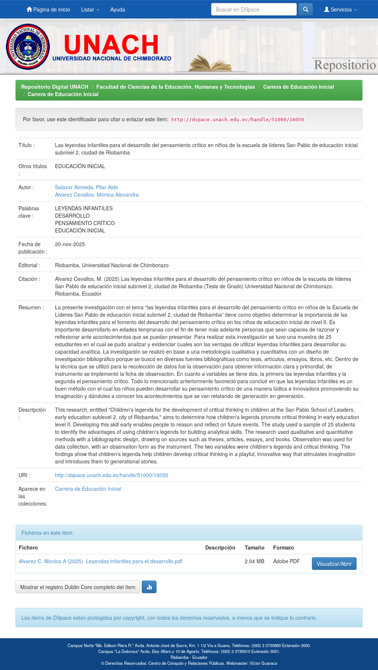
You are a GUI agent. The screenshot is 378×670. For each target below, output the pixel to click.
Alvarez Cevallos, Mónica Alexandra (97, 194)
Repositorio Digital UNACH (54, 86)
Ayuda (117, 9)
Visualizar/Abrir (334, 563)
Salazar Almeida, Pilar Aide (86, 187)
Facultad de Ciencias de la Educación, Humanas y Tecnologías (175, 86)
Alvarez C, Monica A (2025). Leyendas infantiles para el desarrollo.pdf (100, 561)
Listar (88, 9)
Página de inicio (51, 9)
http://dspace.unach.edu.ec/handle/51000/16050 (111, 475)
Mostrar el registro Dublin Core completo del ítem (77, 587)
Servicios (341, 9)
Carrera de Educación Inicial (298, 86)
